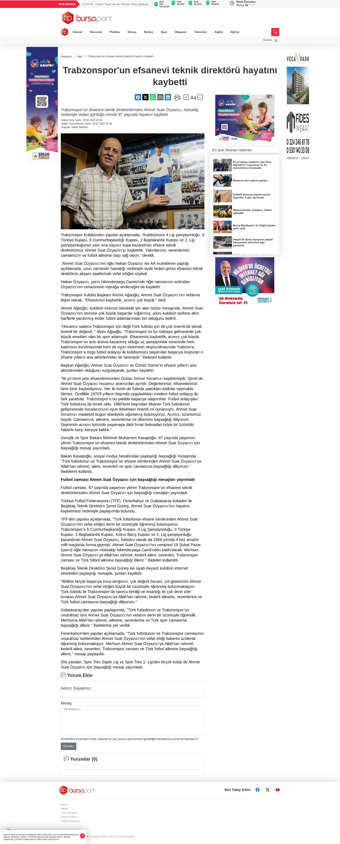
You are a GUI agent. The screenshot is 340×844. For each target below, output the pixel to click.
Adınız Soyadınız (76, 688)
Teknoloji (200, 31)
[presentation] (146, 4)
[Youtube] (278, 790)
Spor (164, 31)
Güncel (77, 31)
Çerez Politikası (69, 812)
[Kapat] (82, 835)
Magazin (180, 31)
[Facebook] (257, 790)
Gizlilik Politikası (69, 817)
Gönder (68, 746)
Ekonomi (96, 31)
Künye (64, 804)
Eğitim (235, 31)
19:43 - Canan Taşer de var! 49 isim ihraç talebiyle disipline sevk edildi (115, 4)
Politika (115, 31)
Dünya (132, 31)
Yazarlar (267, 40)
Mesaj (66, 703)
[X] (268, 790)
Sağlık (218, 31)
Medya (148, 31)
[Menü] (276, 40)
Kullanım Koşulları (70, 821)
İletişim (64, 808)
